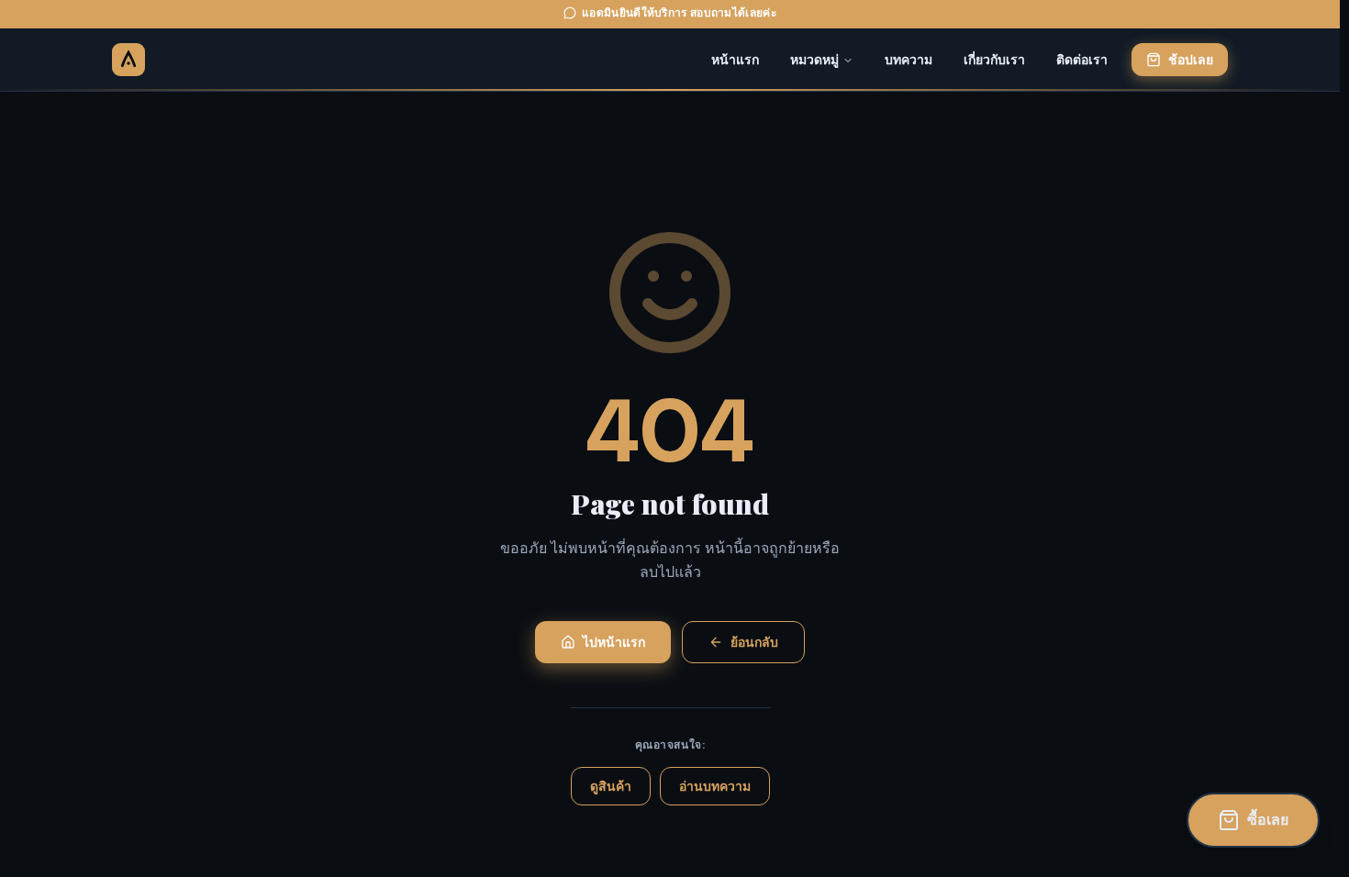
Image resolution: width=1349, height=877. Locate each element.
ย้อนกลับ (754, 642)
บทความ (908, 59)
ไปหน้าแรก (614, 642)
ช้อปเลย (1190, 59)
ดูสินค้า (610, 786)
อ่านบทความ (715, 786)
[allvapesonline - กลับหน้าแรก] (128, 59)
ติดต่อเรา (1082, 59)
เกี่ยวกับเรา (994, 59)
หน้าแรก (735, 59)
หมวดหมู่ (814, 59)
